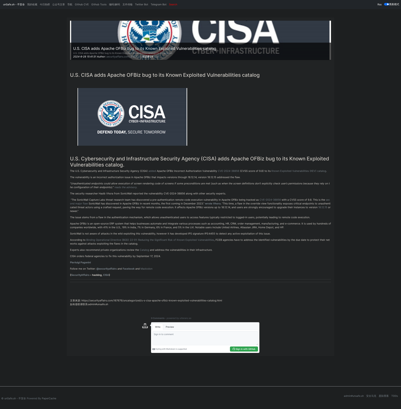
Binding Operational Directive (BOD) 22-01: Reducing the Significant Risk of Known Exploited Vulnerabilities (150, 239)
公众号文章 (58, 4)
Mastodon (146, 268)
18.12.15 (322, 207)
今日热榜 (45, 4)
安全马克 (371, 395)
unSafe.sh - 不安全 (14, 4)
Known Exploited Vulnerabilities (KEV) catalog (298, 170)
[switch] (386, 4)
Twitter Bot (141, 4)
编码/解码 (114, 4)
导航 (69, 4)
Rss (380, 4)
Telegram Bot (159, 4)
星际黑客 (384, 395)
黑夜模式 (394, 4)
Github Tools (99, 4)
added (152, 170)
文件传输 (127, 4)
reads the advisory (125, 187)
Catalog (144, 249)
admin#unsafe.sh (354, 395)
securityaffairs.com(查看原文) (123, 56)
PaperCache (49, 398)
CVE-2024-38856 (228, 170)
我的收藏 (32, 4)
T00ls (394, 395)
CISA (106, 274)
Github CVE (82, 4)
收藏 (156, 56)
